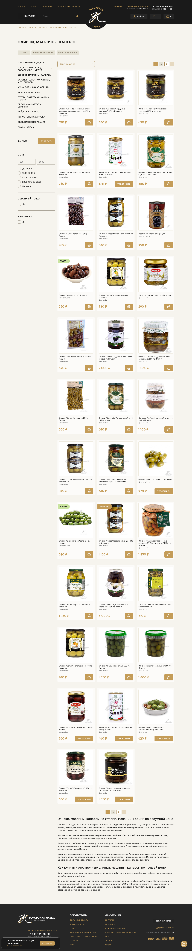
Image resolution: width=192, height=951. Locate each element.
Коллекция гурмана (69, 6)
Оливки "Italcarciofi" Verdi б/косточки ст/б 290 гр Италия (155, 173)
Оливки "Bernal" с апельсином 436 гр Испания (75, 667)
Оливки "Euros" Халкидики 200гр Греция (74, 419)
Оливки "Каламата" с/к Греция (73, 295)
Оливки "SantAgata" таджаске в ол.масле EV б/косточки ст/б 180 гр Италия (154, 543)
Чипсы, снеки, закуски (31, 116)
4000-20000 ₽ (29, 177)
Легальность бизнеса (115, 928)
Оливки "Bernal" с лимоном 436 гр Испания (114, 296)
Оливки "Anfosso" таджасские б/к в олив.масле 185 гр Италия (154, 358)
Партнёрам (110, 924)
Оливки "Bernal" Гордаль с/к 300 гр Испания (74, 173)
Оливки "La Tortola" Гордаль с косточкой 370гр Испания (112, 110)
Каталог (108, 941)
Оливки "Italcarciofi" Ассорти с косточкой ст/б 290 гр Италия (112, 480)
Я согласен (47, 943)
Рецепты (74, 941)
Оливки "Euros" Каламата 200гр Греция (73, 235)
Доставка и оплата (137, 6)
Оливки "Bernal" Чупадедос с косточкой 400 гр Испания (151, 728)
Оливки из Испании (43, 53)
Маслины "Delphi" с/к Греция (151, 234)
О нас (107, 936)
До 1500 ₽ (27, 168)
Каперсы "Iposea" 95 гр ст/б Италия (154, 295)
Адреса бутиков (77, 924)
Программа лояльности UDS (83, 936)
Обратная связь (163, 921)
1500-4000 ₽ (28, 173)
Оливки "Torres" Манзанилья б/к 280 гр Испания (75, 480)
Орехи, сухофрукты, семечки (30, 105)
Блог (72, 945)
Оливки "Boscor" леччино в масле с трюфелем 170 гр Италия (114, 789)
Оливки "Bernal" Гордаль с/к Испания (155, 479)
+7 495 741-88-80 (163, 6)
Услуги (22, 6)
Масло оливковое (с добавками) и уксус (30, 68)
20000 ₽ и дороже (31, 182)
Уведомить (123, 184)
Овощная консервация (31, 122)
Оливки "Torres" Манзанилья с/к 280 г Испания (116, 235)
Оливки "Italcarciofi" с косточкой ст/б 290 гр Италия (116, 419)
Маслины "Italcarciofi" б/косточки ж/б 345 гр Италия (116, 728)
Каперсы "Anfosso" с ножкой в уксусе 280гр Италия (155, 419)
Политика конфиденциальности (120, 932)
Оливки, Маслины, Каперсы (34, 75)
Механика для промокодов (83, 932)
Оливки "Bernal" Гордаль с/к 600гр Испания (74, 605)
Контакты (109, 920)
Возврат (73, 928)
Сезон (34, 6)
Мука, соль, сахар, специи (33, 87)
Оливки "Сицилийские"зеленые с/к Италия (75, 542)
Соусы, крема (26, 127)
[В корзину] (89, 122)
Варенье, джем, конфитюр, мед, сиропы (34, 81)
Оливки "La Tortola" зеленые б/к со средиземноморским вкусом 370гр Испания (75, 111)
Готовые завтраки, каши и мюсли (33, 98)
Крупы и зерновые (29, 92)
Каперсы (23, 53)
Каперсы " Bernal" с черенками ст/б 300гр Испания (154, 605)
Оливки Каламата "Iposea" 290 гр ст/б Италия (76, 728)
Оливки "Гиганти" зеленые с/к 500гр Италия (155, 667)
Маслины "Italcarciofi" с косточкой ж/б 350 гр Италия (116, 173)
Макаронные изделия (31, 62)
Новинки (47, 6)
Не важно (27, 186)
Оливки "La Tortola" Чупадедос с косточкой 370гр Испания (152, 110)
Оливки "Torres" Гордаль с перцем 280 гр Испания (116, 542)
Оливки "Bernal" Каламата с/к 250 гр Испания (75, 789)
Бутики (118, 6)
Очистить (46, 141)
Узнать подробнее (14, 946)
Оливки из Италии (67, 53)
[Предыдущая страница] (155, 64)
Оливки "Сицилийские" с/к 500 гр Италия (114, 667)
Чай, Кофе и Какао (28, 111)
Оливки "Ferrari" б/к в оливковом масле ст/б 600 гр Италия (113, 605)
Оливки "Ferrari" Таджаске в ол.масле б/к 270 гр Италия (115, 358)
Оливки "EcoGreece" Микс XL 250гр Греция (75, 358)
